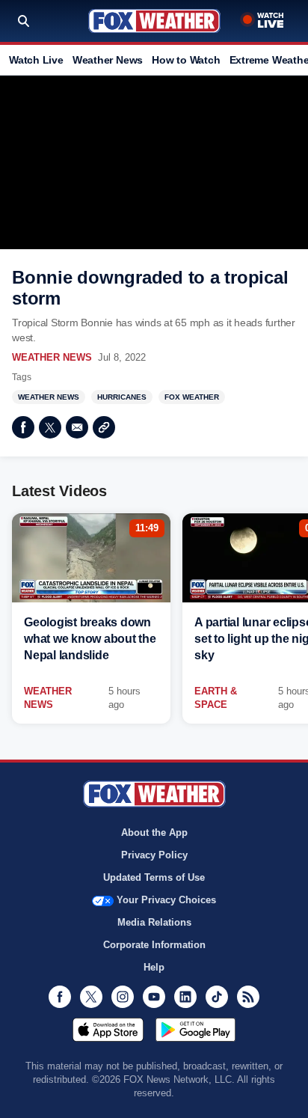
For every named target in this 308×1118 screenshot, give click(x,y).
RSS (248, 997)
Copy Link (104, 427)
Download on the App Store (108, 1030)
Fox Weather (154, 21)
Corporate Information (154, 944)
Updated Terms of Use (154, 877)
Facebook (23, 427)
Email (77, 427)
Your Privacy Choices (166, 899)
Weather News (108, 60)
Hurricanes (122, 397)
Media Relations (154, 922)
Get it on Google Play (195, 1030)
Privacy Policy (154, 855)
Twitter (50, 427)
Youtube (154, 997)
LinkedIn (185, 997)
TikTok (217, 997)
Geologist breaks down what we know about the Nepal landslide (90, 639)
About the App (154, 832)
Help (154, 967)
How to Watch (186, 60)
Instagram (122, 997)
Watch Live (36, 60)
